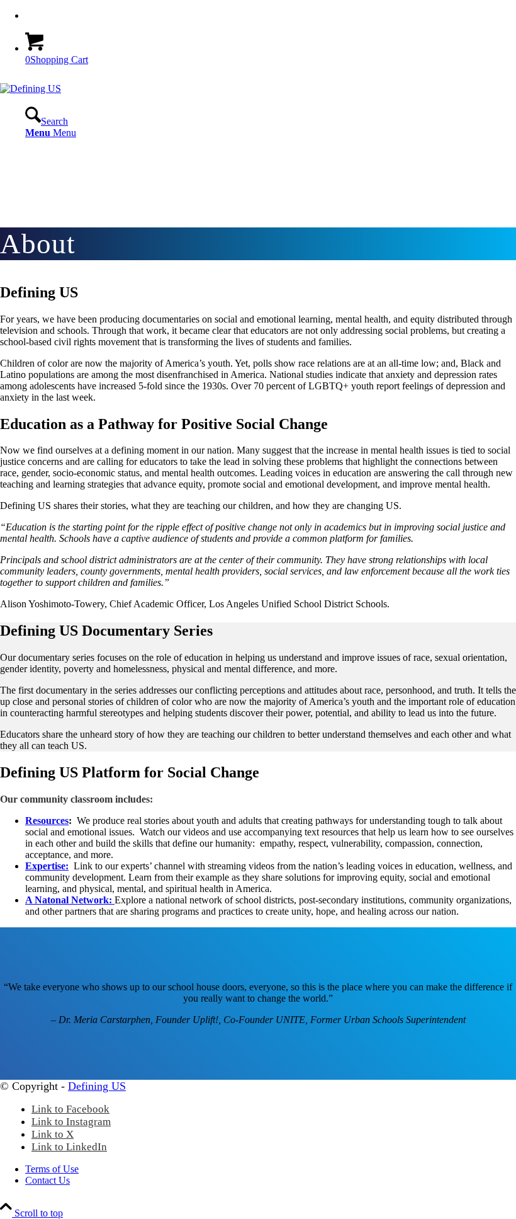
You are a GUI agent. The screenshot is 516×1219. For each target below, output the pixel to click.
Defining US (97, 1086)
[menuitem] (270, 15)
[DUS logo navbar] (30, 88)
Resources (47, 820)
